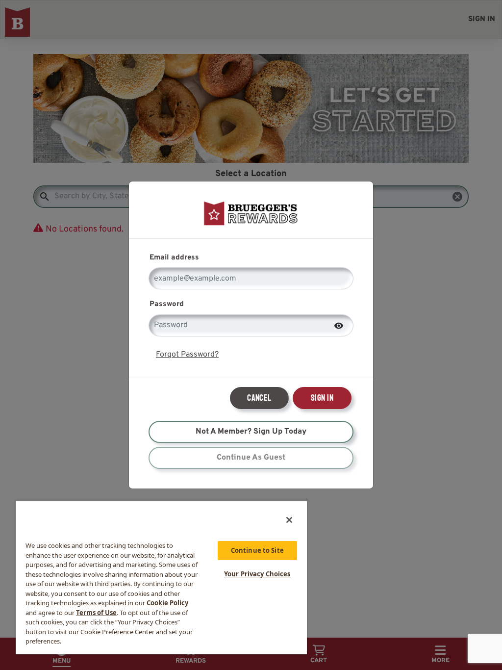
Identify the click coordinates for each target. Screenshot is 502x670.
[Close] (289, 520)
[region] (161, 577)
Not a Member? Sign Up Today (251, 432)
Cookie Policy (167, 602)
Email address (174, 257)
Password (167, 304)
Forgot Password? (187, 355)
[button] (339, 325)
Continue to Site (257, 550)
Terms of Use (96, 612)
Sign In (322, 397)
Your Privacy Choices (257, 573)
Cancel (259, 397)
